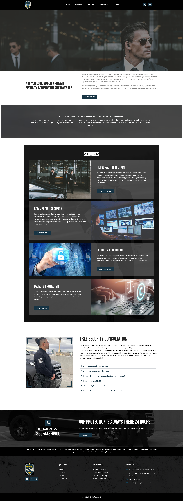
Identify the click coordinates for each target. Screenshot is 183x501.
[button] (118, 366)
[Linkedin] (27, 479)
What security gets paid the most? (96, 371)
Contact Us (103, 5)
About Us (78, 5)
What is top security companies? (95, 366)
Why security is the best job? (94, 386)
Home (68, 5)
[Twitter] (36, 479)
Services (90, 5)
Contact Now (105, 191)
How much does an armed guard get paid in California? (104, 376)
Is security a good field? (92, 381)
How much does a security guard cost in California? (102, 391)
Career (116, 5)
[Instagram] (32, 479)
